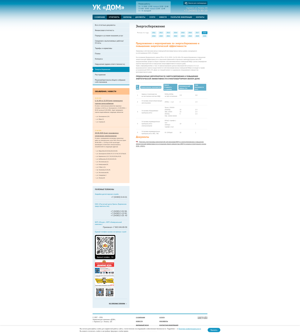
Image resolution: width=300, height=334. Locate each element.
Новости (163, 17)
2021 (168, 36)
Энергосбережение (102, 69)
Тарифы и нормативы (103, 48)
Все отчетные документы (105, 25)
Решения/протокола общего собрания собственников (110, 81)
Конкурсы (99, 59)
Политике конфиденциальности (189, 329)
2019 (153, 36)
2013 (168, 33)
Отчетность (114, 17)
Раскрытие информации (181, 17)
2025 (197, 36)
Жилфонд (127, 17)
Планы (97, 54)
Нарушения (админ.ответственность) (110, 64)
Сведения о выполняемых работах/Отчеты (109, 42)
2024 (190, 36)
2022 (175, 36)
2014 (175, 33)
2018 (204, 33)
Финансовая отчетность (104, 30)
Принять (214, 330)
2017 (197, 33)
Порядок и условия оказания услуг (109, 36)
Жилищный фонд (142, 325)
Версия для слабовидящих (197, 3)
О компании (100, 17)
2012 (161, 33)
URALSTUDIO (202, 317)
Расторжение (100, 75)
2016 (190, 33)
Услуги (152, 17)
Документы (140, 17)
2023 (182, 36)
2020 (161, 36)
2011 (153, 33)
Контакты (200, 17)
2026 (204, 36)
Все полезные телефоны (117, 303)
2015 (182, 33)
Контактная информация (168, 325)
